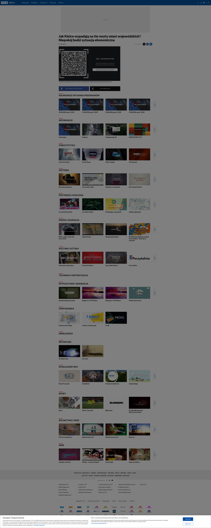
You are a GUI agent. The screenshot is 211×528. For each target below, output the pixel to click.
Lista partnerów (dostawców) (98, 523)
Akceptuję (188, 519)
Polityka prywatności (39, 525)
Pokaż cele (188, 523)
